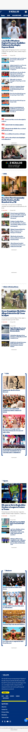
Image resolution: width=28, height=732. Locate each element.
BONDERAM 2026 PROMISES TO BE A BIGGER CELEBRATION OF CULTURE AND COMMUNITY (14, 450)
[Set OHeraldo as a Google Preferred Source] (14, 164)
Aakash (4, 604)
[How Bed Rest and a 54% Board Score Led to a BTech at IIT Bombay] (5, 60)
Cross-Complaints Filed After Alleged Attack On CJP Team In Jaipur (14, 313)
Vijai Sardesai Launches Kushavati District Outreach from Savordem (17, 238)
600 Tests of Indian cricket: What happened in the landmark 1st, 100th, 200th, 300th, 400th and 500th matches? (17, 532)
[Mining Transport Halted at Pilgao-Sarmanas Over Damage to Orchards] (5, 231)
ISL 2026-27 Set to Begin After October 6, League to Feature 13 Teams (14, 507)
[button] (1, 11)
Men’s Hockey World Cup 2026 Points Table (17, 101)
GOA (3, 195)
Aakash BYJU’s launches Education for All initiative (13, 607)
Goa (4, 639)
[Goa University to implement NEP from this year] (14, 633)
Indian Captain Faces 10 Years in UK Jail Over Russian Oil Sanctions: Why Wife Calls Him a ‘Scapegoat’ (18, 67)
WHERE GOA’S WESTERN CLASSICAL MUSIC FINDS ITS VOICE (12, 410)
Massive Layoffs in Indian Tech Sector (12, 588)
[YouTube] (7, 721)
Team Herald (5, 55)
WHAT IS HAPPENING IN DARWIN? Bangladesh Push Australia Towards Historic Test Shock (17, 109)
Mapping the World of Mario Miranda (11, 391)
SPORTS (3, 111)
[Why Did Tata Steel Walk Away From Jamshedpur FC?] (5, 522)
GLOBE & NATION (6, 38)
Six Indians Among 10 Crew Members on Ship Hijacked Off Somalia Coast (18, 337)
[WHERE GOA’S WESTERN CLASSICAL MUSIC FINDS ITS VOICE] (14, 401)
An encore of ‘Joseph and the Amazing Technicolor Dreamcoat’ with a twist (13, 430)
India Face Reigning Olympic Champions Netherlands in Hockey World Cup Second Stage (17, 88)
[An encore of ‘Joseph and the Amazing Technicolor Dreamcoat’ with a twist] (14, 421)
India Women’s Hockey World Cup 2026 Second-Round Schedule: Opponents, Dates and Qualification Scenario (17, 74)
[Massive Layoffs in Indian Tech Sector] (14, 579)
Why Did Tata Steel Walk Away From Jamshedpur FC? (17, 523)
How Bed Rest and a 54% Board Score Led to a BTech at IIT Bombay (18, 60)
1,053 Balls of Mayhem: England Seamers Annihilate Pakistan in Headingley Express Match (13, 43)
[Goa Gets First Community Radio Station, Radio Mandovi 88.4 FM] (14, 186)
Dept (4, 622)
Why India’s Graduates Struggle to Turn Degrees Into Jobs (18, 81)
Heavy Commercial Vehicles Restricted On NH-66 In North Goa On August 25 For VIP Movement (18, 215)
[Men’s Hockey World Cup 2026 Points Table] (5, 102)
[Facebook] (2, 721)
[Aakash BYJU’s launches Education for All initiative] (14, 598)
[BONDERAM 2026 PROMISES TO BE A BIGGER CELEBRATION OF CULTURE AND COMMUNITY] (14, 441)
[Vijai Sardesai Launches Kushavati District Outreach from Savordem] (5, 238)
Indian (4, 585)
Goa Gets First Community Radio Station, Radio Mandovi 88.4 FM (13, 199)
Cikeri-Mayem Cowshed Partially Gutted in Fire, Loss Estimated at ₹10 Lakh (17, 244)
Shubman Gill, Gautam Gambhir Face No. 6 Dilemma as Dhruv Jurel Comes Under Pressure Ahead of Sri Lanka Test (18, 541)
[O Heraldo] (14, 12)
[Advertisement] (14, 5)
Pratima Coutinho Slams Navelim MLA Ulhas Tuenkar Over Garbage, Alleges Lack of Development (18, 224)
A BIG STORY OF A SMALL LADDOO (14, 125)
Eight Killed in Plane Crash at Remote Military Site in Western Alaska (18, 329)
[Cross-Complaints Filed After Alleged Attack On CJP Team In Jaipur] (14, 299)
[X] (5, 721)
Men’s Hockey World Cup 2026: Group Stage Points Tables (18, 94)
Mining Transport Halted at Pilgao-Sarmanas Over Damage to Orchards (17, 231)
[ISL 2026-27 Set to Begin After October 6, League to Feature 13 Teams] (14, 493)
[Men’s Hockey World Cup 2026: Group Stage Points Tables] (5, 95)
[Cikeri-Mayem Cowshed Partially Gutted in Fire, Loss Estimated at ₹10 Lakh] (5, 245)
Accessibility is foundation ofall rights (15, 134)
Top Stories (4, 526)
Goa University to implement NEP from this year (13, 642)
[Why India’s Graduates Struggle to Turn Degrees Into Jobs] (5, 81)
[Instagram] (10, 721)
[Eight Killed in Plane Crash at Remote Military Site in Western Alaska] (5, 329)
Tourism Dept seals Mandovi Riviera (14, 624)
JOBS (3, 83)
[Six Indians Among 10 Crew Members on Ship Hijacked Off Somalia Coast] (5, 337)
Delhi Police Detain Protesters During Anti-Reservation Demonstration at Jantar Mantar (18, 344)
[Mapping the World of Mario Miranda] (14, 382)
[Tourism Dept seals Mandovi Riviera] (14, 616)
